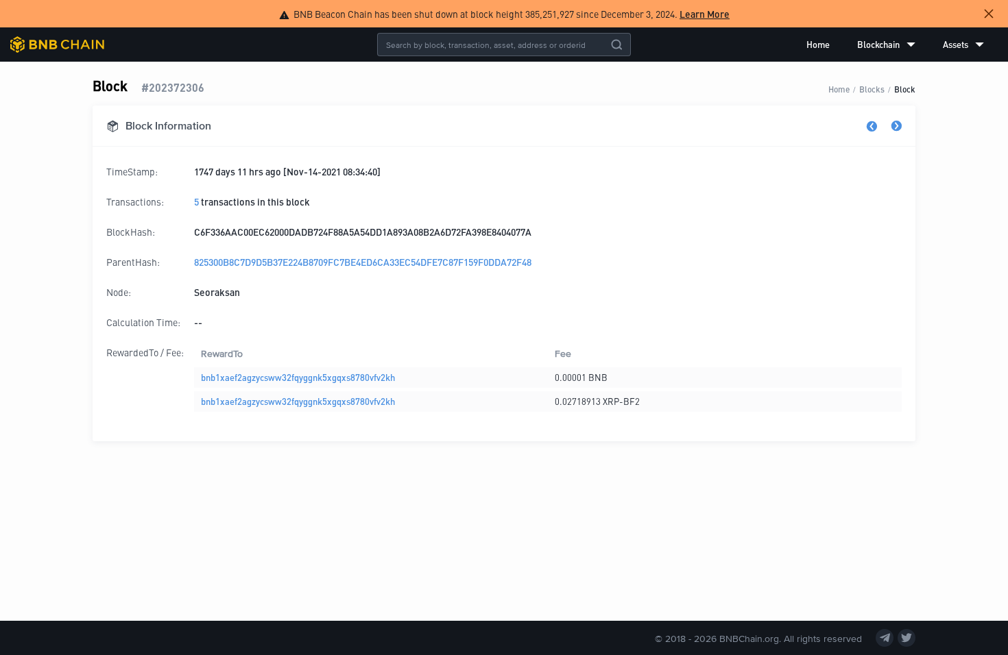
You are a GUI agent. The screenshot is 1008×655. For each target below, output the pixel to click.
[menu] (895, 44)
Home (818, 44)
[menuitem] (818, 44)
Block (904, 89)
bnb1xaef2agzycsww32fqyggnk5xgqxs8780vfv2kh (298, 377)
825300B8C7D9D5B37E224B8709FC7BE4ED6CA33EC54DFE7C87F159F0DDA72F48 (362, 261)
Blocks (872, 89)
